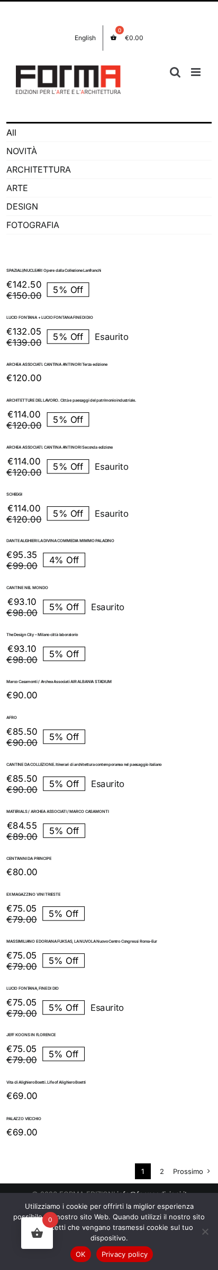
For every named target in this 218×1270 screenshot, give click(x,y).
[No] (204, 1231)
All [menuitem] (11, 132)
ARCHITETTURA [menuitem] (38, 169)
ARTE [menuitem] (17, 188)
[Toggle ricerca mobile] (175, 72)
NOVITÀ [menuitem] (21, 151)
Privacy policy (125, 1254)
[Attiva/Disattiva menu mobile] (196, 72)
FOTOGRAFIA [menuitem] (32, 225)
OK (81, 1254)
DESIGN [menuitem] (22, 206)
